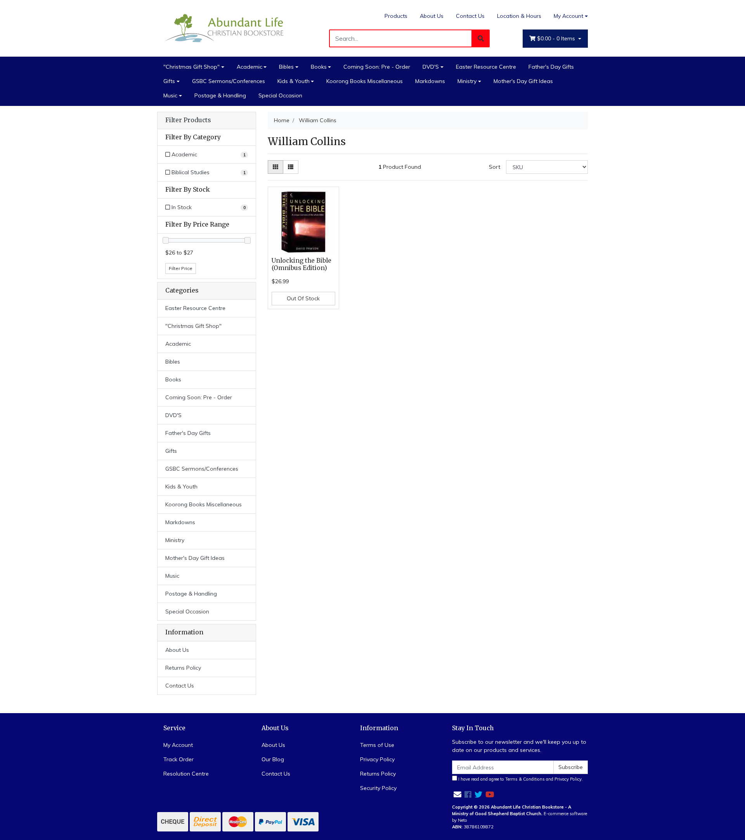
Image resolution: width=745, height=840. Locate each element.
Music (170, 95)
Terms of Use (377, 744)
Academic (249, 66)
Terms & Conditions (525, 779)
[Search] (481, 38)
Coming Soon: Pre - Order (376, 66)
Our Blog (273, 759)
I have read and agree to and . (520, 779)
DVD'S (431, 66)
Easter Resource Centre (486, 66)
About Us (432, 15)
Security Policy (378, 788)
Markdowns (430, 81)
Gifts (169, 81)
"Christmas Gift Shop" (191, 66)
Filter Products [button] (188, 120)
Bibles (286, 66)
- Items (557, 38)
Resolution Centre (186, 773)
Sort (494, 166)
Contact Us (470, 15)
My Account (568, 15)
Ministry (466, 81)
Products (396, 15)
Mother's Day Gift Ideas (523, 81)
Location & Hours (519, 15)
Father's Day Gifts (551, 66)
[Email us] (457, 794)
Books (319, 66)
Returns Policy (183, 667)
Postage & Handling (220, 95)
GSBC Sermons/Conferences (228, 81)
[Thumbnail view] (275, 167)
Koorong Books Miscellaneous (364, 81)
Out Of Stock (303, 298)
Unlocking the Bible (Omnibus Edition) (301, 264)
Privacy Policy (377, 759)
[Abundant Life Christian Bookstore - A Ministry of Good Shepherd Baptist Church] (225, 27)
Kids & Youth (293, 81)
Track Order (178, 759)
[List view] (290, 167)
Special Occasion (280, 95)
